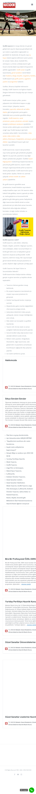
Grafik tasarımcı (14, 118)
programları (13, 82)
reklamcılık (20, 109)
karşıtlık (19, 76)
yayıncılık (13, 109)
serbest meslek (13, 176)
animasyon (28, 139)
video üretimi (11, 136)
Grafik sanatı (21, 70)
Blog (21, 27)
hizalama (9, 76)
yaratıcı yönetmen (16, 121)
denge (14, 76)
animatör (25, 121)
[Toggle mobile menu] (32, 4)
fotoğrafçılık (20, 139)
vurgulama (26, 76)
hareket (32, 76)
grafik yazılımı (19, 79)
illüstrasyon (12, 139)
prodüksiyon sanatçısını (15, 124)
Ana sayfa (15, 27)
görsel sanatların (17, 73)
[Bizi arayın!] (31, 790)
